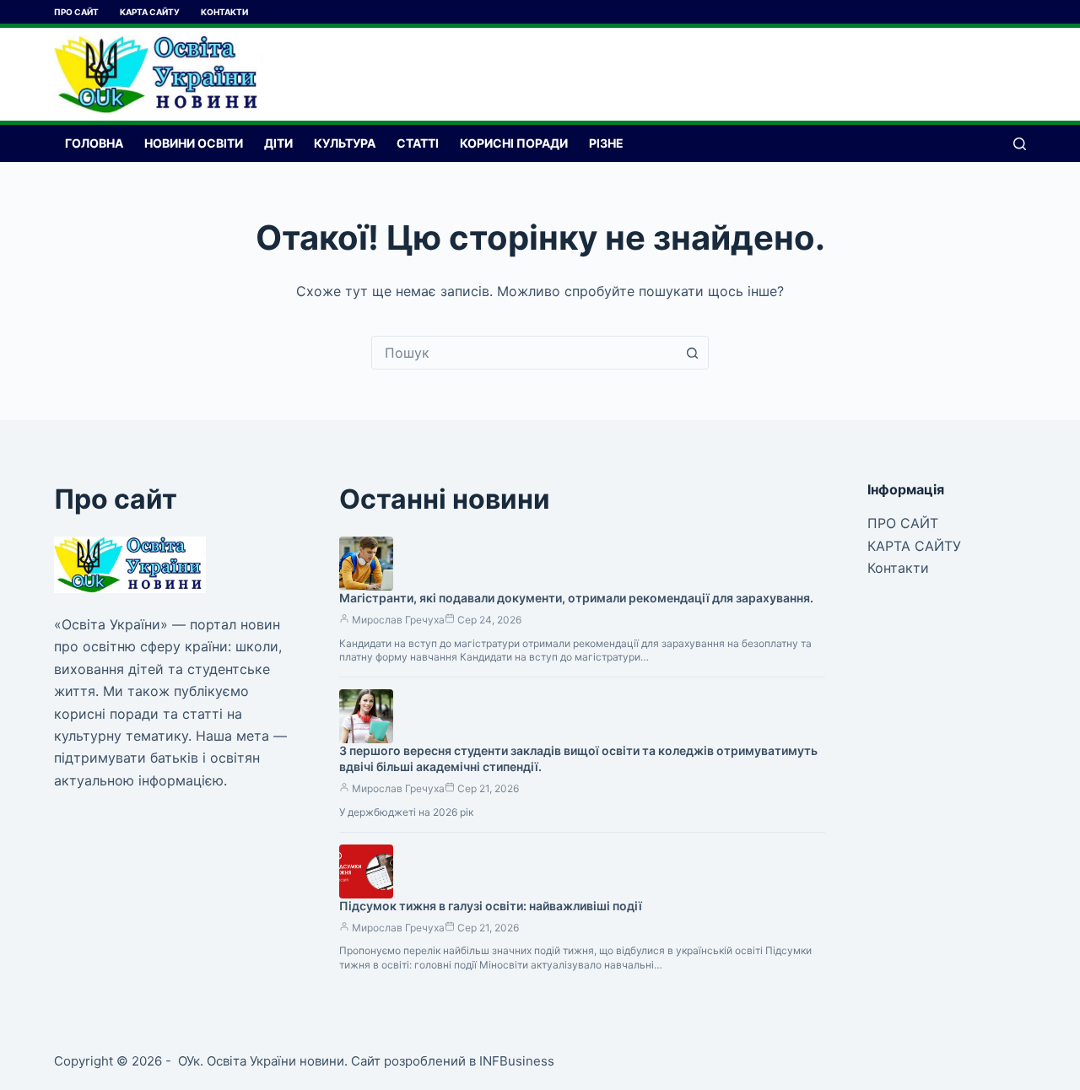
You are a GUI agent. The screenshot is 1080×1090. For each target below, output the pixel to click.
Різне (606, 143)
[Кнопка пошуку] (692, 353)
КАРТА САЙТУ (150, 12)
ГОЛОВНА (94, 143)
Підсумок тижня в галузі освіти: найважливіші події (490, 905)
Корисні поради (514, 143)
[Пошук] (1019, 144)
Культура (344, 143)
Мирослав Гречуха (398, 619)
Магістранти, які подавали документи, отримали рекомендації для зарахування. (576, 598)
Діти (278, 143)
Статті (418, 143)
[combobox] (524, 353)
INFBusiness (516, 1061)
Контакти (224, 12)
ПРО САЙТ (76, 12)
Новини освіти (193, 143)
